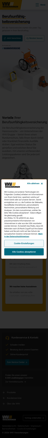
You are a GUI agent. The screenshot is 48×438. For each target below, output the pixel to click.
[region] (24, 219)
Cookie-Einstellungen (24, 243)
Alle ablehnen (33, 183)
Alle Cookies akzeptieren (24, 252)
